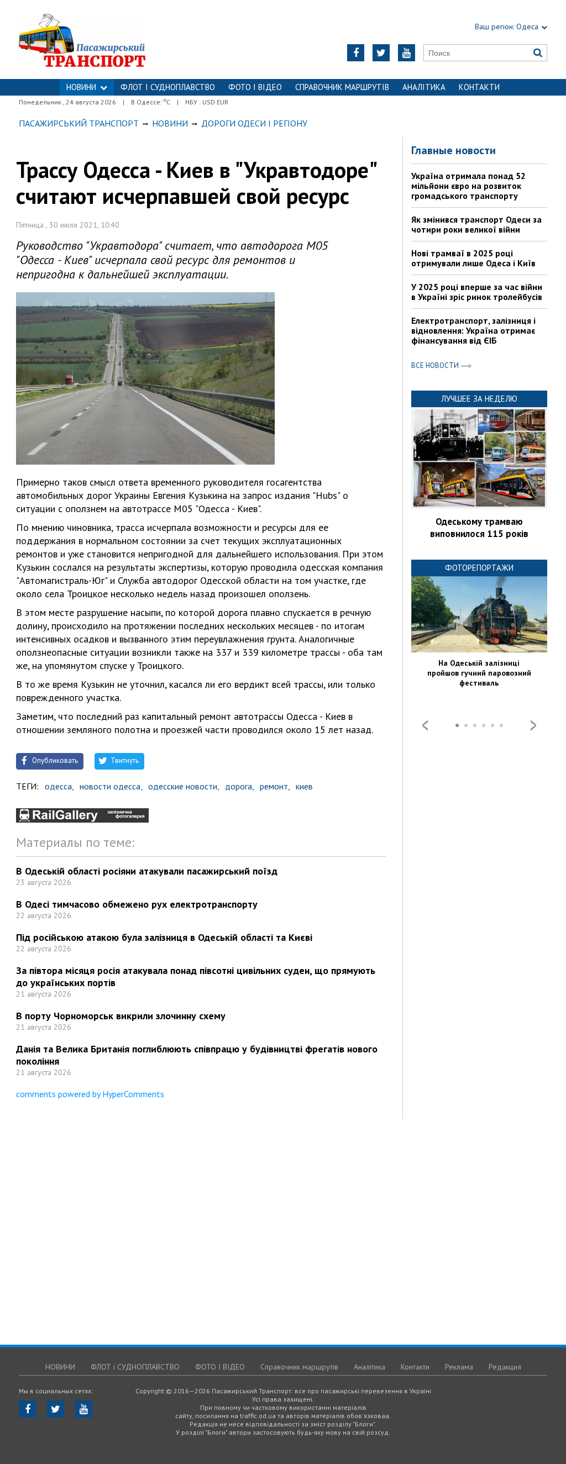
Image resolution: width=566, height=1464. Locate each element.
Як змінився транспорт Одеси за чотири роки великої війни (476, 224)
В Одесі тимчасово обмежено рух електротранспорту (137, 904)
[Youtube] (406, 52)
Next (533, 725)
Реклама (459, 1367)
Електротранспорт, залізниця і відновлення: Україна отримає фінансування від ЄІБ (473, 330)
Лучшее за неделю (479, 398)
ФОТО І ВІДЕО (255, 87)
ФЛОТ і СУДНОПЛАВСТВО (167, 87)
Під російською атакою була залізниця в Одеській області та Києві (164, 937)
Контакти (479, 87)
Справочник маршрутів (342, 87)
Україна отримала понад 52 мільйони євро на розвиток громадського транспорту (468, 185)
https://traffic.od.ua (111, 39)
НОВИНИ (81, 87)
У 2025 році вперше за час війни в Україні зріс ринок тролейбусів (476, 291)
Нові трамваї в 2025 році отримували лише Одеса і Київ (473, 257)
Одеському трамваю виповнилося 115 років (479, 527)
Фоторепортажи (479, 567)
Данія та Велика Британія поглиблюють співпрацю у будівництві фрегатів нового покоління (197, 1054)
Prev (425, 725)
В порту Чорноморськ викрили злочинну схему (121, 1015)
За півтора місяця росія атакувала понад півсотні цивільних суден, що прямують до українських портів (195, 976)
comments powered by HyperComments (90, 1093)
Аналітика (424, 87)
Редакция (505, 1367)
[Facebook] (355, 52)
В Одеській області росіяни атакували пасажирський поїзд (146, 871)
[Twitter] (381, 52)
